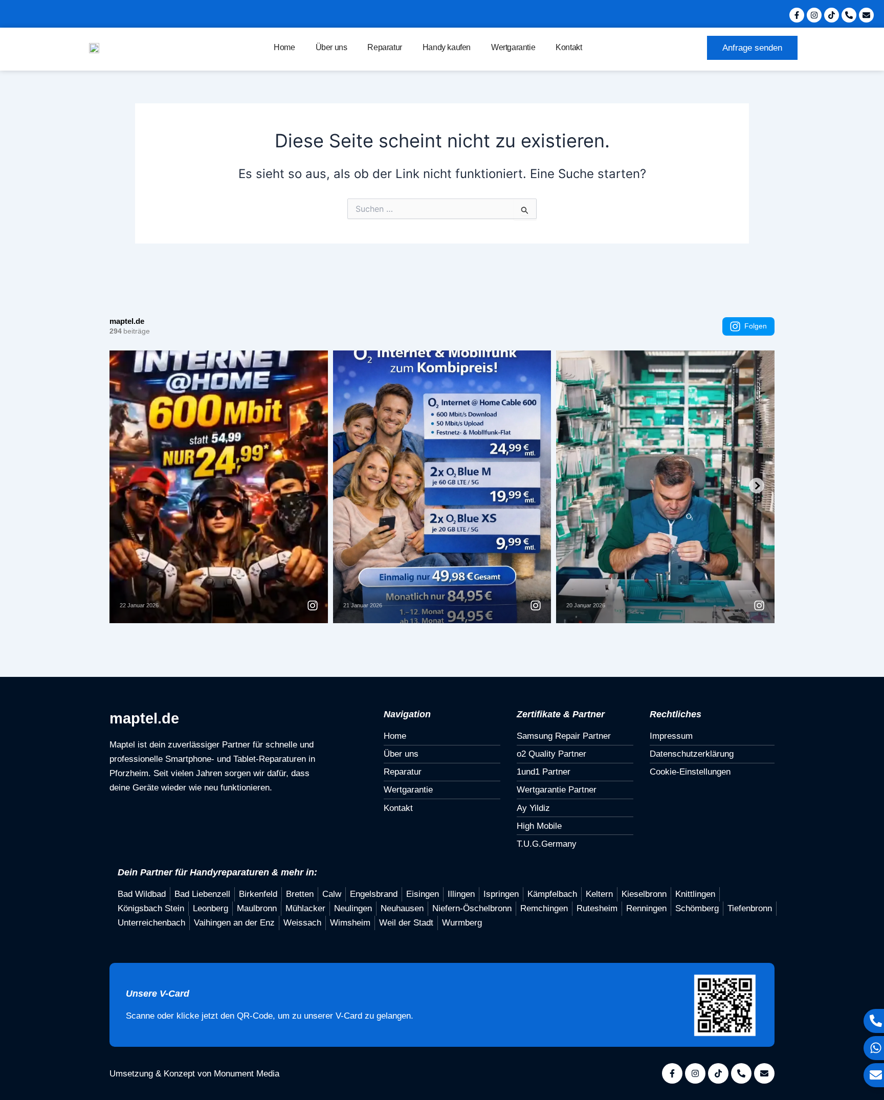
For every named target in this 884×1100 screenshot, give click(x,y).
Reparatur (384, 47)
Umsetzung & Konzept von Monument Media (194, 1074)
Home (284, 47)
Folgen (755, 326)
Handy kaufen (447, 47)
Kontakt (569, 47)
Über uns (331, 47)
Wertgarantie (513, 47)
